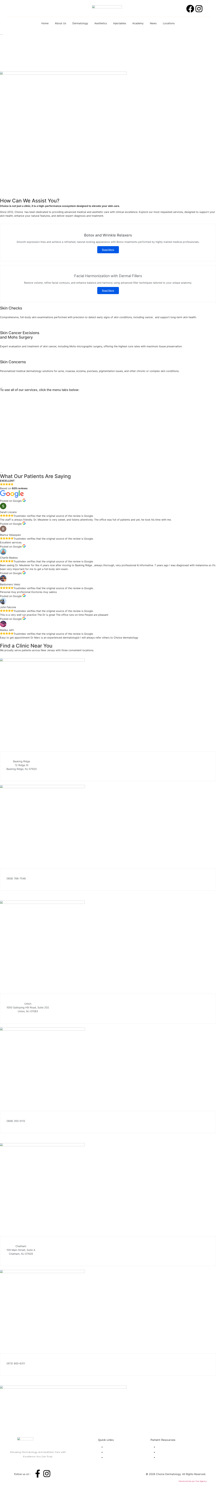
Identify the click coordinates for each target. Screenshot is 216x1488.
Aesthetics (100, 23)
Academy (138, 23)
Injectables (119, 23)
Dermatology (80, 23)
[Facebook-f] (38, 1474)
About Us (60, 23)
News (153, 23)
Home (45, 23)
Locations (169, 23)
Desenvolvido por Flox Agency (193, 1481)
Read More (108, 249)
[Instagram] (199, 9)
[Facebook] (190, 9)
